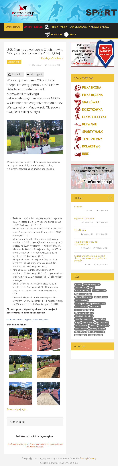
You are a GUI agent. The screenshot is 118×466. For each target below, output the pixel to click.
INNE (85, 154)
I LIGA (73, 34)
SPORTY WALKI (92, 132)
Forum (77, 198)
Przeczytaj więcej (88, 458)
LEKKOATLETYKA (93, 117)
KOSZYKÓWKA (91, 110)
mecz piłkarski (81, 326)
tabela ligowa (80, 335)
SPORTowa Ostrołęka (15, 320)
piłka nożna (104, 326)
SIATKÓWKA (90, 102)
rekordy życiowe (97, 329)
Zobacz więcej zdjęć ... (17, 409)
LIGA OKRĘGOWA (78, 27)
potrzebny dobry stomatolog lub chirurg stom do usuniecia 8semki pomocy (90, 258)
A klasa (78, 284)
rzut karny (79, 332)
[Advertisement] (37, 194)
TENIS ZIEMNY (91, 139)
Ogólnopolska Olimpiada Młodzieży (90, 303)
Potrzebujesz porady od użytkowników (85, 243)
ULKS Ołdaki (100, 319)
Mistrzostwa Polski (83, 294)
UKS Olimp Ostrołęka (83, 319)
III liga (91, 287)
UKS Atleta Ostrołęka (84, 316)
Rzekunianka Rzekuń (84, 310)
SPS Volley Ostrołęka (84, 313)
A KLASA (93, 27)
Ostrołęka (95, 306)
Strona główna (13, 27)
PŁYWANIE (89, 124)
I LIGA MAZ (56, 34)
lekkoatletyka (88, 322)
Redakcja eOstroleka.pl (52, 58)
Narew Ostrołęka (83, 297)
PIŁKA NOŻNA (91, 87)
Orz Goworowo (81, 307)
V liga (77, 322)
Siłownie (78, 206)
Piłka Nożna (80, 230)
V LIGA (63, 27)
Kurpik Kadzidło (99, 291)
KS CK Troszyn (82, 290)
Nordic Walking (81, 300)
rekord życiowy (81, 329)
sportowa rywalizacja (95, 332)
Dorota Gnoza (81, 287)
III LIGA (54, 27)
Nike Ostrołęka (101, 297)
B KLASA (104, 27)
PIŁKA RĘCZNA (92, 95)
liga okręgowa (102, 322)
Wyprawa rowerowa (84, 218)
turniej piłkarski (95, 335)
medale (93, 326)
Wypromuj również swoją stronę (37, 320)
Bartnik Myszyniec (92, 284)
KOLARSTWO (90, 146)
